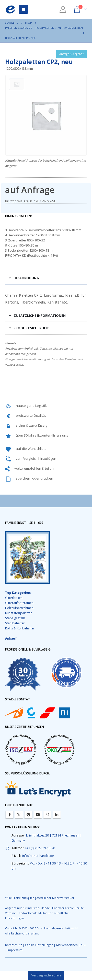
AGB (83, 945)
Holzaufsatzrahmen (19, 608)
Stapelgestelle (15, 618)
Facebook (9, 814)
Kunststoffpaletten (18, 613)
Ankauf (11, 638)
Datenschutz (13, 945)
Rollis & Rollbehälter (19, 628)
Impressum (14, 950)
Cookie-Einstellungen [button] (39, 945)
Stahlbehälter (15, 623)
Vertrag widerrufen (46, 975)
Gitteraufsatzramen (19, 603)
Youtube (38, 814)
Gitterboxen (13, 598)
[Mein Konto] (63, 9)
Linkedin (57, 814)
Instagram (47, 814)
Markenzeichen (67, 945)
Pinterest (28, 814)
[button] (23, 9)
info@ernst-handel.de (38, 856)
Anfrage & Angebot (71, 54)
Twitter (19, 814)
